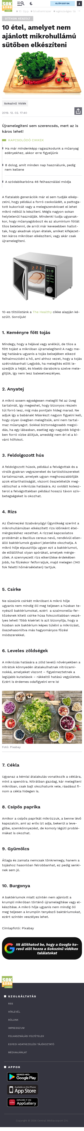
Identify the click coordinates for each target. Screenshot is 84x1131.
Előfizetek (62, 3)
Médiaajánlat (17, 1052)
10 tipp (24, 11)
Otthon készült (17, 18)
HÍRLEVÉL (14, 1011)
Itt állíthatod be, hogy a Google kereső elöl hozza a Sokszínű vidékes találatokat (47, 948)
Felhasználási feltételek (26, 1036)
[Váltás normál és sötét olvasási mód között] (31, 3)
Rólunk (13, 1019)
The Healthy (42, 312)
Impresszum (16, 1028)
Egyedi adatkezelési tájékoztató (31, 1044)
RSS (10, 1003)
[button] (79, 11)
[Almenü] (20, 3)
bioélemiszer (42, 11)
